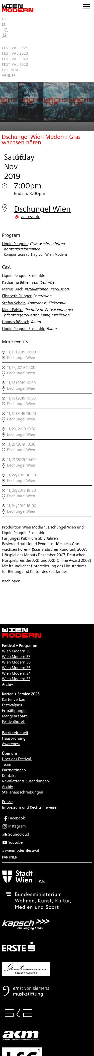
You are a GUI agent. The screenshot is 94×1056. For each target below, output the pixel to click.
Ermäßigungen (15, 710)
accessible (30, 216)
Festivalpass (12, 705)
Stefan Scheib (14, 303)
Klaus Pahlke (12, 310)
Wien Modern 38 (16, 651)
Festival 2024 (15, 47)
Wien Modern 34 (16, 673)
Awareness (11, 744)
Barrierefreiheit (15, 733)
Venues (9, 75)
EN (4, 24)
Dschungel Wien (42, 209)
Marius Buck (12, 289)
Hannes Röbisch (15, 322)
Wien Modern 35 (16, 668)
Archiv (7, 684)
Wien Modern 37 (16, 656)
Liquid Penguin (15, 244)
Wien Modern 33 (16, 679)
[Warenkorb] (6, 42)
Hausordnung (14, 738)
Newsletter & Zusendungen (25, 781)
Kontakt (9, 775)
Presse (7, 802)
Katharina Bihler (16, 282)
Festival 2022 (15, 58)
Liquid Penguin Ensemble (23, 275)
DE (4, 18)
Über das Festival (16, 759)
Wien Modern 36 (16, 662)
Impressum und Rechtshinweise (29, 807)
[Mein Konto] (4, 36)
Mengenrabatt (14, 716)
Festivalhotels (13, 721)
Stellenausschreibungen (22, 792)
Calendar (11, 70)
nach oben (11, 581)
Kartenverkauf (14, 699)
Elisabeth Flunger (17, 296)
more (47, 354)
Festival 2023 (15, 53)
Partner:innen (14, 770)
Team (6, 764)
